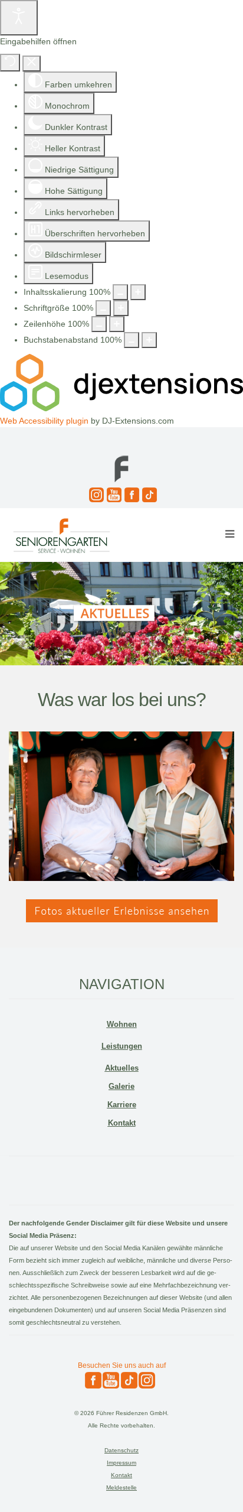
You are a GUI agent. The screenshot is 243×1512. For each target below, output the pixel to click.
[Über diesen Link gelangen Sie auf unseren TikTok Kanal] (148, 494)
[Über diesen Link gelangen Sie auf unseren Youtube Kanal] (112, 494)
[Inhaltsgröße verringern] (120, 292)
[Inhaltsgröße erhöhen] (138, 292)
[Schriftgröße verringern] (103, 308)
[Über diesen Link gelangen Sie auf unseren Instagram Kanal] (95, 494)
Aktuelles (122, 1068)
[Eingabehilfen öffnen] (19, 17)
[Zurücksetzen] (10, 62)
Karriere (121, 1104)
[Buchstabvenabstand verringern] (131, 340)
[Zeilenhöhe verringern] (99, 324)
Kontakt (122, 1122)
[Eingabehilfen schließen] (31, 63)
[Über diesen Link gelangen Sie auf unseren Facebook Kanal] (130, 494)
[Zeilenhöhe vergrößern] (116, 324)
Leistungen (121, 1046)
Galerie (121, 1086)
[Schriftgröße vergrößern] (121, 308)
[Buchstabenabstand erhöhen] (149, 340)
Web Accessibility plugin (44, 420)
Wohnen (122, 1024)
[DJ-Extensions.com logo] (121, 408)
